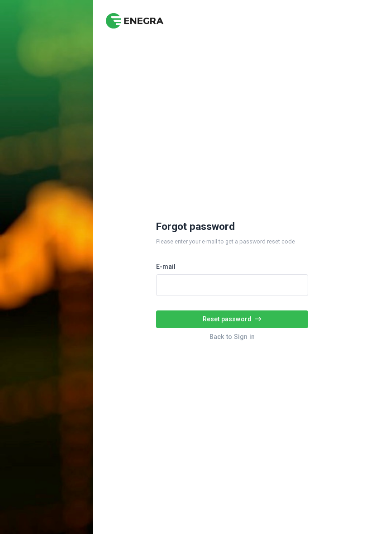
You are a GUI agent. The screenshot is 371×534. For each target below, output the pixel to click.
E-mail (166, 266)
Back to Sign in (232, 336)
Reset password (227, 319)
